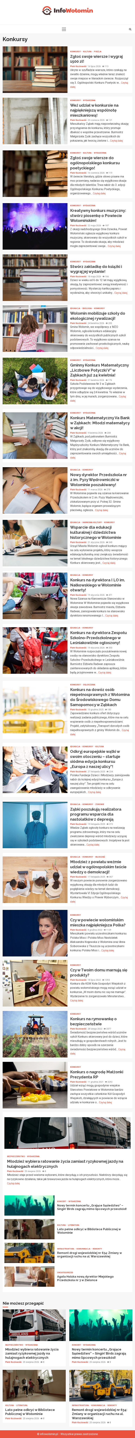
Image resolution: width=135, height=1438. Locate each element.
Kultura (87, 52)
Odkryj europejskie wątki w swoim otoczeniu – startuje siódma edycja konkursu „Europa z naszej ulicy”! (35, 769)
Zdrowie (99, 804)
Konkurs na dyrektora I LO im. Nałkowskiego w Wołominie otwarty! (35, 596)
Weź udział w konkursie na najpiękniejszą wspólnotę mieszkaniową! (35, 121)
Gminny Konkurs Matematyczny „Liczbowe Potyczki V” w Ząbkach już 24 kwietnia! (35, 381)
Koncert (62, 1201)
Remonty (97, 1249)
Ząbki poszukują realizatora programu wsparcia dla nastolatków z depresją (35, 825)
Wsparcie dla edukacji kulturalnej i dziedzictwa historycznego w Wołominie (35, 543)
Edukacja (75, 308)
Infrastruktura (66, 1249)
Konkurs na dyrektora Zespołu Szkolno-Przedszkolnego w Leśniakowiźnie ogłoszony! (35, 650)
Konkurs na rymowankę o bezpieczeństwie (35, 1034)
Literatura (73, 1225)
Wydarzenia (89, 100)
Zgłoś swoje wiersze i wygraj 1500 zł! (35, 69)
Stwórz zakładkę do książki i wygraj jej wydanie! (35, 277)
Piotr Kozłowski (78, 66)
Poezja (97, 52)
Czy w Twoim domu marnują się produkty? (35, 983)
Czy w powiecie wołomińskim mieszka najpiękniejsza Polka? (35, 933)
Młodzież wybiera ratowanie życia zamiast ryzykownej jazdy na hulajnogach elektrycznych (67, 1133)
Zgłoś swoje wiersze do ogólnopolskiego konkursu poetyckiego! (35, 173)
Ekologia (87, 308)
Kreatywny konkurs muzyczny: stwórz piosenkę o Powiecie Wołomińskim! (35, 226)
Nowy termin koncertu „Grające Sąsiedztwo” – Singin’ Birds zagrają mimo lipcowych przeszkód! (29, 1205)
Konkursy (75, 52)
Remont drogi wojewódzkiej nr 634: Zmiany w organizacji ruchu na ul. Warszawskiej (29, 1253)
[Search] (130, 29)
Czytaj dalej (116, 140)
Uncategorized (65, 1273)
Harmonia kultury (92, 522)
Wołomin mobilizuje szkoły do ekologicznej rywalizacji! (35, 328)
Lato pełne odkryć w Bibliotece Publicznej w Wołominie (29, 1229)
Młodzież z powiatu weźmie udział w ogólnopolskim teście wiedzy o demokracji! (35, 879)
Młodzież (100, 857)
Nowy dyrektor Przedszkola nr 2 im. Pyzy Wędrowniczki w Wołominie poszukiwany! (35, 490)
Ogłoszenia (89, 685)
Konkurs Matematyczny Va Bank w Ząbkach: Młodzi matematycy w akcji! (35, 435)
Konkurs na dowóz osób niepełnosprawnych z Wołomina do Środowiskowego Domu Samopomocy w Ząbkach (35, 710)
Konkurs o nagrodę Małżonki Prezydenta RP (35, 1085)
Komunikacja (83, 1249)
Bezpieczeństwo (16, 1156)
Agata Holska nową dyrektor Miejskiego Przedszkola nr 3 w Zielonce (29, 1277)
